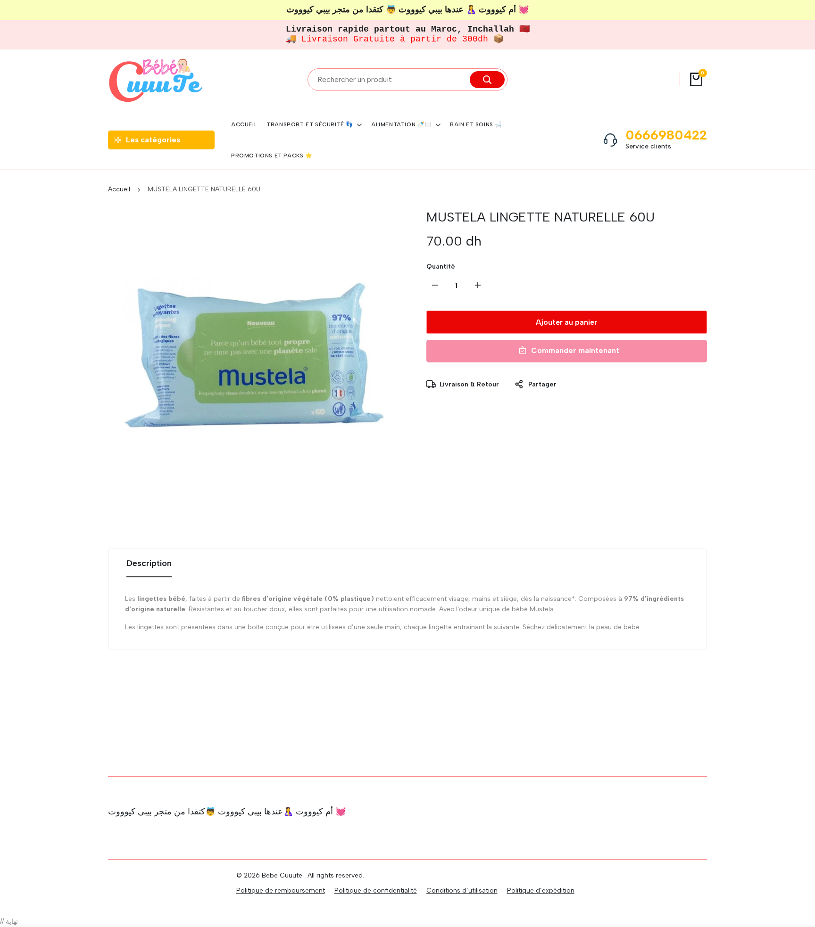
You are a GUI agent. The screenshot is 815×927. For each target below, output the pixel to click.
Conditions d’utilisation (462, 890)
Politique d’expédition (540, 890)
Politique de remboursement (280, 890)
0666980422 (666, 134)
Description (149, 563)
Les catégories (153, 139)
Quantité (440, 267)
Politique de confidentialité (375, 890)
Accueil (119, 189)
